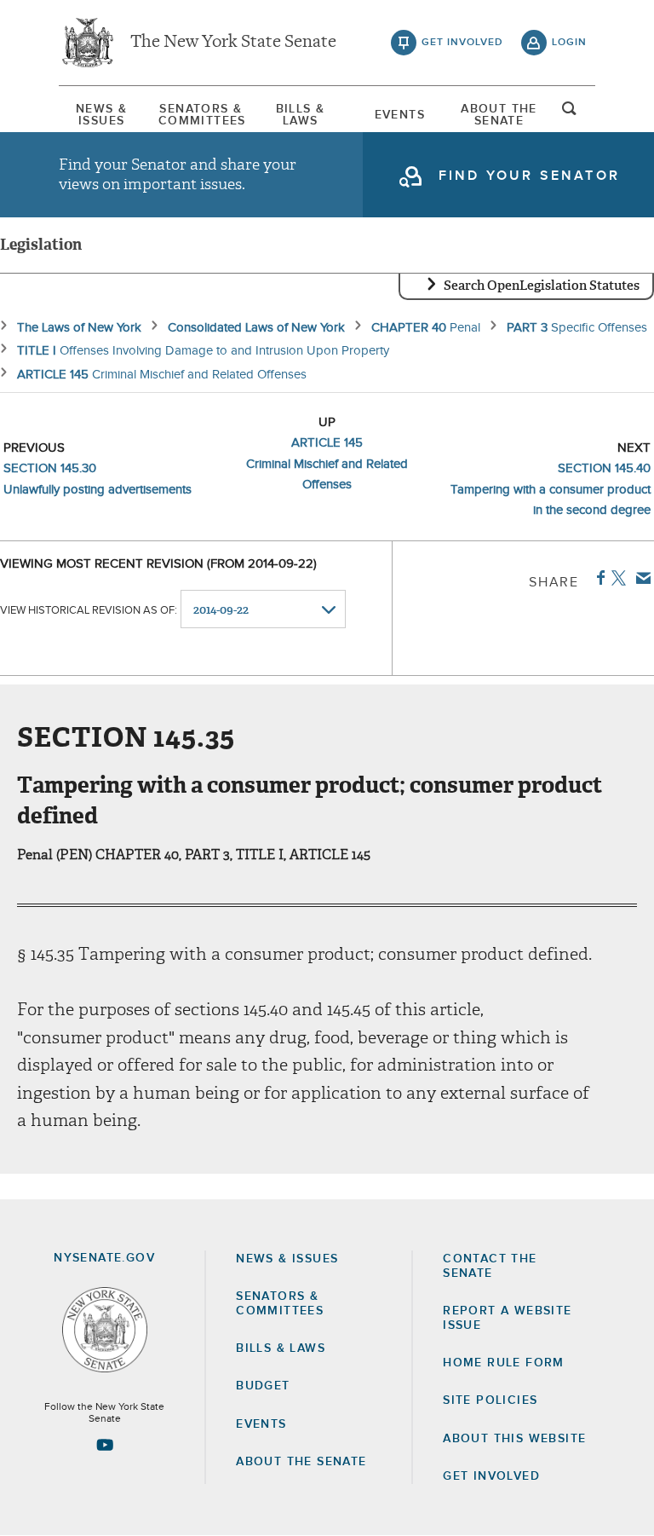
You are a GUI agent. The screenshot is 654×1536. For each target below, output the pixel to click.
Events (400, 115)
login (569, 43)
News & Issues (101, 115)
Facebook (597, 578)
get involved (462, 43)
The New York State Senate (233, 42)
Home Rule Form (504, 1363)
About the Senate (301, 1462)
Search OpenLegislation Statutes (542, 285)
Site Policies (490, 1400)
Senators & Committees (201, 115)
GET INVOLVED (491, 1476)
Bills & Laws (300, 115)
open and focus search (569, 113)
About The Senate (499, 115)
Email (640, 578)
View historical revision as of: (88, 610)
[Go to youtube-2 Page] (105, 1444)
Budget (263, 1386)
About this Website (514, 1439)
